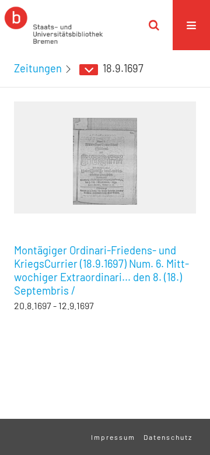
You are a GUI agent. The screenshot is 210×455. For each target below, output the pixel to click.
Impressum (113, 437)
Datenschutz (168, 437)
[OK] (154, 25)
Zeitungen (38, 68)
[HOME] (54, 25)
